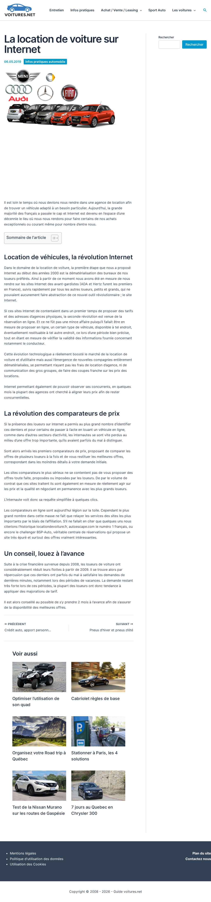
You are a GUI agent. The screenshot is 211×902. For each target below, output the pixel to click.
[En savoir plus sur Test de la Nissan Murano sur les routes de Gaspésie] (39, 785)
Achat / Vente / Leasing (119, 10)
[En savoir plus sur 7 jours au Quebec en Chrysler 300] (98, 785)
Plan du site (201, 853)
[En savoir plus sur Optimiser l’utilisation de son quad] (39, 677)
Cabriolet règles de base (95, 698)
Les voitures (182, 10)
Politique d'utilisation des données (36, 859)
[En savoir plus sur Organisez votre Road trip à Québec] (39, 731)
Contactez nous (198, 859)
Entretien (56, 10)
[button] (140, 10)
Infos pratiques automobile (45, 62)
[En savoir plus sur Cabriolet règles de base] (98, 677)
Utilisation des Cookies (28, 864)
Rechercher (166, 37)
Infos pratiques (82, 10)
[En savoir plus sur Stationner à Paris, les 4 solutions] (98, 731)
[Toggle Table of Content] (52, 238)
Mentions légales (23, 853)
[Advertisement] (69, 166)
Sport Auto (157, 10)
